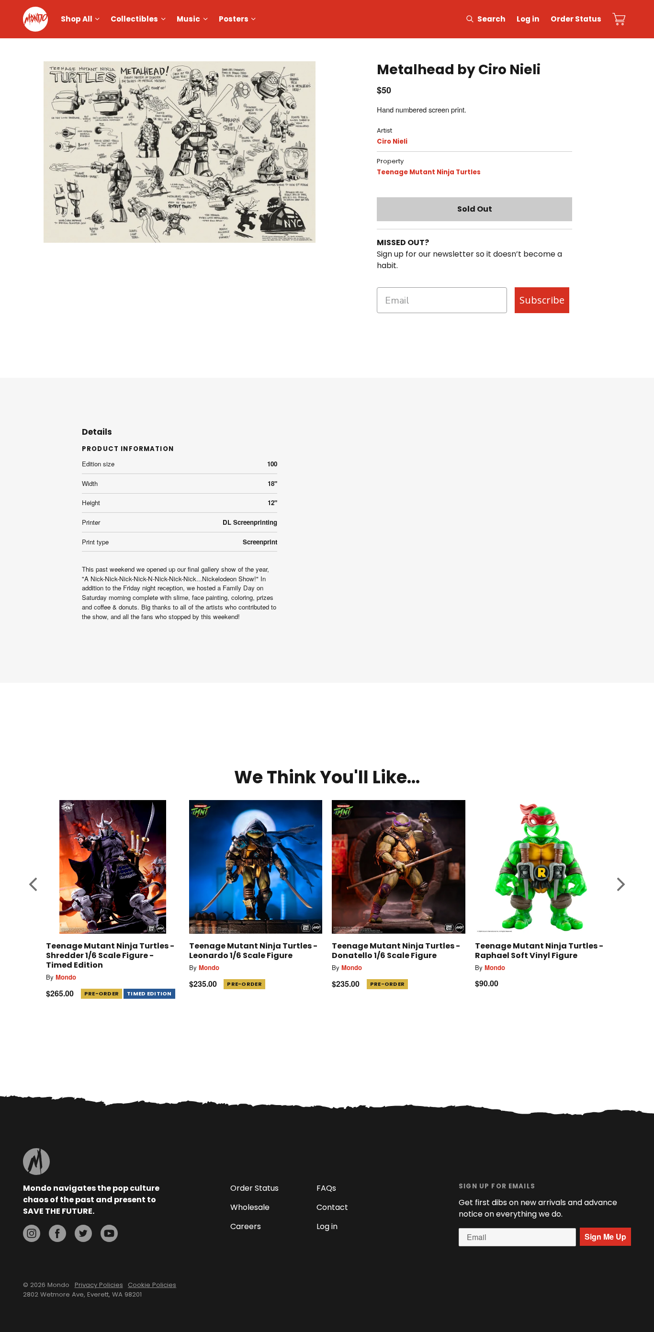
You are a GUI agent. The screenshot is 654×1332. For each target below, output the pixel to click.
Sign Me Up (605, 1236)
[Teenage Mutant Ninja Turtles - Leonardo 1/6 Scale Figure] (256, 867)
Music (188, 19)
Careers (245, 1226)
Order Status (576, 19)
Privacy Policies (99, 1284)
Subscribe (541, 299)
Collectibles (134, 19)
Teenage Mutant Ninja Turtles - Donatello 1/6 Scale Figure (396, 950)
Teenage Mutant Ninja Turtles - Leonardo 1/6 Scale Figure (253, 950)
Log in (528, 19)
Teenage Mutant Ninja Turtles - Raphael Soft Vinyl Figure (539, 950)
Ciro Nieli (392, 141)
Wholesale (250, 1207)
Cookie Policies (152, 1284)
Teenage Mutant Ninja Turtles (429, 172)
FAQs (326, 1188)
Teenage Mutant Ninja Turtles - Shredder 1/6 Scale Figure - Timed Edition (110, 955)
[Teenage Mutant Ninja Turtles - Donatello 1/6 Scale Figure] (398, 867)
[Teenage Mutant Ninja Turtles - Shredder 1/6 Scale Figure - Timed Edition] (113, 867)
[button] (33, 884)
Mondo (66, 977)
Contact (332, 1207)
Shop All (76, 19)
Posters (233, 19)
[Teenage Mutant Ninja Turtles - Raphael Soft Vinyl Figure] (542, 867)
